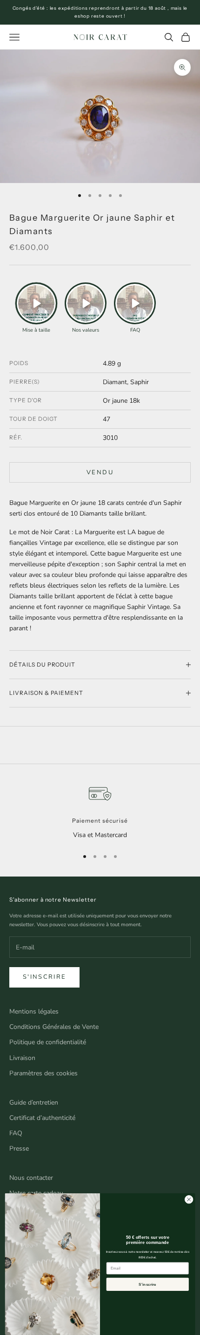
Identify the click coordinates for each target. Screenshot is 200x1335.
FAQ (15, 1133)
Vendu (100, 472)
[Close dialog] (189, 1199)
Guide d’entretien (33, 1102)
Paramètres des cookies (43, 1073)
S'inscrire (44, 977)
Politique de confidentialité (47, 1042)
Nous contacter (31, 1177)
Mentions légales (34, 1011)
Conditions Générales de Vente (54, 1026)
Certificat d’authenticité (42, 1117)
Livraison (22, 1058)
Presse (19, 1148)
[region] (100, 811)
